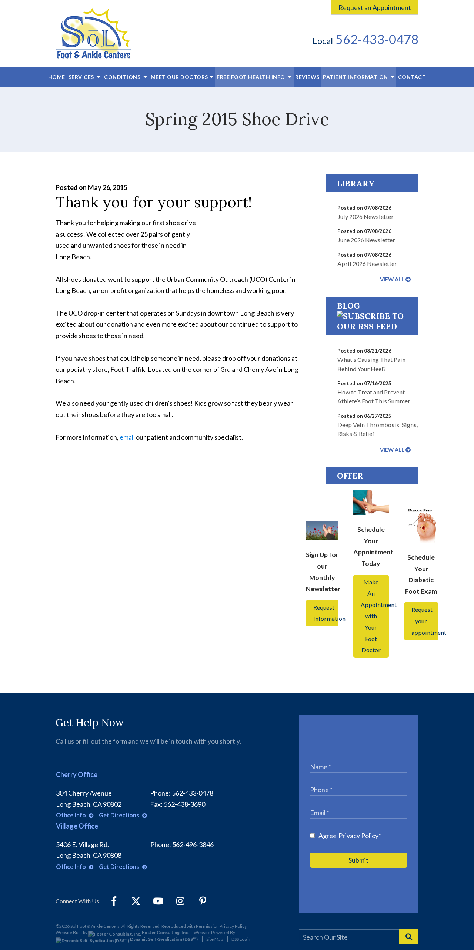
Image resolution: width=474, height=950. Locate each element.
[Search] (408, 936)
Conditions (123, 77)
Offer (350, 475)
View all (392, 279)
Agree (349, 835)
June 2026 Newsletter (366, 239)
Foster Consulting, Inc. (165, 932)
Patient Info (355, 77)
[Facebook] (113, 901)
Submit (358, 860)
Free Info (251, 77)
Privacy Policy (358, 835)
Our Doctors (179, 77)
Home (56, 77)
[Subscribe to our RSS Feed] (372, 326)
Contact (412, 77)
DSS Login (240, 939)
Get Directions (119, 815)
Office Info (71, 815)
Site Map (214, 939)
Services (82, 77)
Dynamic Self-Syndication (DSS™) (163, 939)
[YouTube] (158, 901)
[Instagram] (180, 901)
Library (356, 183)
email (127, 437)
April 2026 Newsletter (367, 263)
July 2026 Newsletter (365, 216)
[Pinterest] (202, 901)
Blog (348, 305)
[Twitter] (135, 901)
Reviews (307, 77)
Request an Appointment (374, 7)
